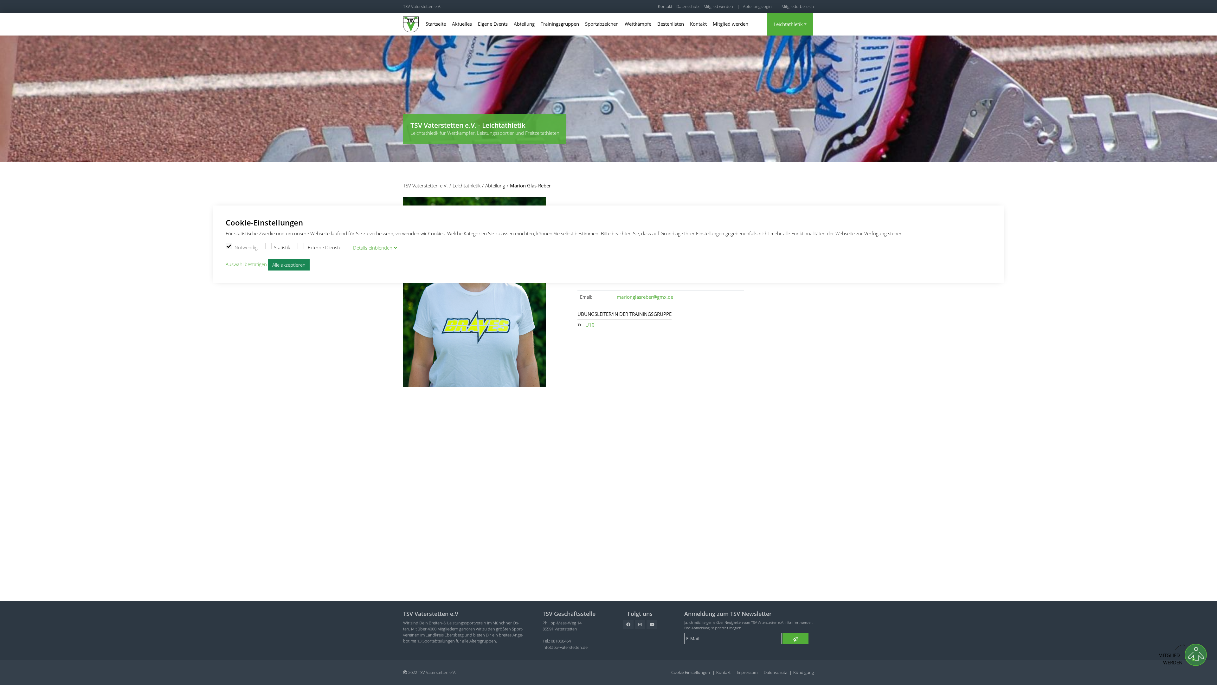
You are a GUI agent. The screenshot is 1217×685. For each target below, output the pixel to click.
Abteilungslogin (757, 6)
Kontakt (665, 6)
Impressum (747, 672)
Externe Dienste (323, 247)
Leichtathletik (788, 24)
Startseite (436, 24)
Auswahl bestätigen (246, 264)
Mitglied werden (718, 6)
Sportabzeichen (602, 24)
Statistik (282, 247)
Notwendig (246, 247)
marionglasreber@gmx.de (645, 297)
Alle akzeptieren (289, 265)
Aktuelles (462, 24)
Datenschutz (687, 6)
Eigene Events (493, 24)
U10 (590, 325)
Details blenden (372, 248)
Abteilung (524, 24)
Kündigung (803, 672)
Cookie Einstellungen (690, 672)
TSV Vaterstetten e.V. (422, 6)
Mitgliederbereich (798, 6)
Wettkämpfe (638, 24)
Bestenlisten (670, 24)
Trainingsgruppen (560, 24)
